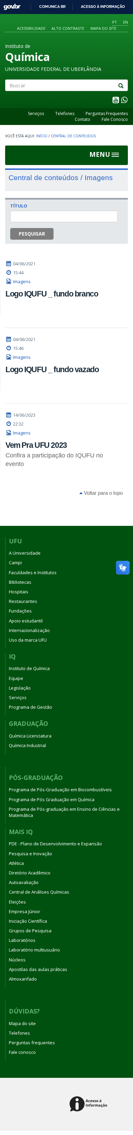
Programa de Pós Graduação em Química (51, 799)
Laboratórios (22, 940)
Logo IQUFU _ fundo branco (51, 293)
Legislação (20, 688)
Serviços (36, 113)
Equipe (16, 678)
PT (114, 22)
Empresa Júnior (24, 911)
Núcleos (17, 960)
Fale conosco (22, 1052)
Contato (82, 119)
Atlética (16, 863)
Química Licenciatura (30, 736)
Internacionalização (29, 630)
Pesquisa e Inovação (30, 853)
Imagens (22, 281)
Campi (15, 562)
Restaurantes (23, 601)
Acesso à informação (103, 6)
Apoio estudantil (26, 621)
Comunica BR (52, 6)
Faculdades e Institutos (33, 572)
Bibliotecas (20, 582)
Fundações (20, 611)
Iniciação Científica (28, 921)
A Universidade (25, 553)
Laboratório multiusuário (34, 950)
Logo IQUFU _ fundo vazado (52, 369)
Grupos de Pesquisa (30, 931)
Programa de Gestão (30, 707)
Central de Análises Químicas (39, 892)
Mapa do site (103, 28)
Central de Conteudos (73, 136)
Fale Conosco (115, 119)
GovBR (9, 5)
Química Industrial (27, 745)
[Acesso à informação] (89, 1104)
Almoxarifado (23, 979)
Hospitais (18, 592)
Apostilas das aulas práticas (38, 969)
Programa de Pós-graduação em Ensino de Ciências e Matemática (64, 812)
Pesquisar (32, 233)
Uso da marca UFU (28, 640)
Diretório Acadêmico (29, 873)
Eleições (17, 902)
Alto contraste (67, 28)
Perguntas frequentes (32, 1042)
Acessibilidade (31, 28)
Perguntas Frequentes (107, 113)
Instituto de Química (29, 668)
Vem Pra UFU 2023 (36, 445)
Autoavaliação (24, 882)
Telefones (64, 113)
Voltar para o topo (103, 493)
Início (41, 136)
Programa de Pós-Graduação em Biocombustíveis (60, 789)
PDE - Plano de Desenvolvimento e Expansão (55, 844)
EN (125, 22)
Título (18, 206)
